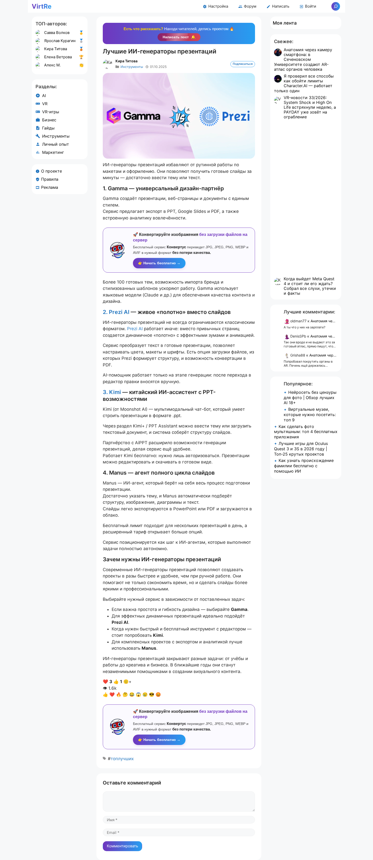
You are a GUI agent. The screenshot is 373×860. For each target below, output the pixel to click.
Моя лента (285, 23)
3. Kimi (112, 392)
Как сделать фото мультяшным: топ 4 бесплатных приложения (305, 432)
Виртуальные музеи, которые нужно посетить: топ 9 (310, 414)
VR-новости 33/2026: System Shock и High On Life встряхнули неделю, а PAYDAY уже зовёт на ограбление (310, 107)
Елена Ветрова (58, 56)
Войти (310, 6)
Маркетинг (53, 152)
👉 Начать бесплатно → (159, 263)
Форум (250, 6)
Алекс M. (52, 65)
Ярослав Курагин (60, 40)
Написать (280, 6)
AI (44, 95)
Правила (49, 179)
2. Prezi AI (116, 312)
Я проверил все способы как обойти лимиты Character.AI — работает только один (304, 83)
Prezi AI (135, 328)
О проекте (51, 171)
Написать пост (179, 37)
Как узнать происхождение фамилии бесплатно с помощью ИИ (304, 466)
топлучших (122, 758)
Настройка (218, 6)
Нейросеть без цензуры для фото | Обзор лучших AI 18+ (310, 397)
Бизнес (49, 119)
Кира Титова (126, 61)
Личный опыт (55, 144)
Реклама (49, 187)
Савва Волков (57, 32)
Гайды (48, 127)
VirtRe (42, 6)
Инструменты (132, 67)
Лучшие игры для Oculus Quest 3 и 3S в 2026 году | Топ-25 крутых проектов (301, 449)
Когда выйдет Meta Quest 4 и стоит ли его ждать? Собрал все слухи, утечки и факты (310, 286)
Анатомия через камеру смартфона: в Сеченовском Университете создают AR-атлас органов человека (303, 59)
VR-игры (50, 111)
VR (44, 103)
